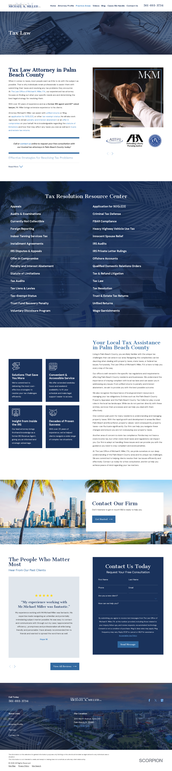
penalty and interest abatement (42, 120)
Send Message (128, 644)
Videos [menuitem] (96, 5)
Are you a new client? (108, 596)
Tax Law (12, 730)
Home (11, 718)
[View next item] (112, 153)
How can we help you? (108, 603)
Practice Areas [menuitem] (83, 5)
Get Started (101, 519)
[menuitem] (12, 766)
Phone (101, 588)
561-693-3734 (153, 5)
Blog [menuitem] (103, 5)
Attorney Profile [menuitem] (66, 5)
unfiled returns (53, 113)
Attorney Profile (16, 724)
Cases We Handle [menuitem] (116, 5)
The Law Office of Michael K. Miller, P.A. (28, 91)
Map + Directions (82, 725)
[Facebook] (149, 700)
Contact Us (14, 735)
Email (131, 588)
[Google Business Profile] (162, 700)
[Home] (25, 6)
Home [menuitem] (53, 5)
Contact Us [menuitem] (132, 5)
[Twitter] (155, 700)
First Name (103, 579)
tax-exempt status (51, 116)
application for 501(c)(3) (22, 116)
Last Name (133, 579)
